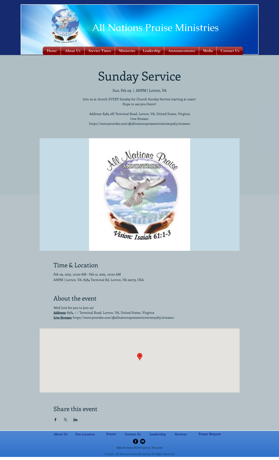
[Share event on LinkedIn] (75, 419)
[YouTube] (142, 441)
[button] (127, 51)
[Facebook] (135, 441)
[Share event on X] (65, 419)
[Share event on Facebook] (55, 419)
